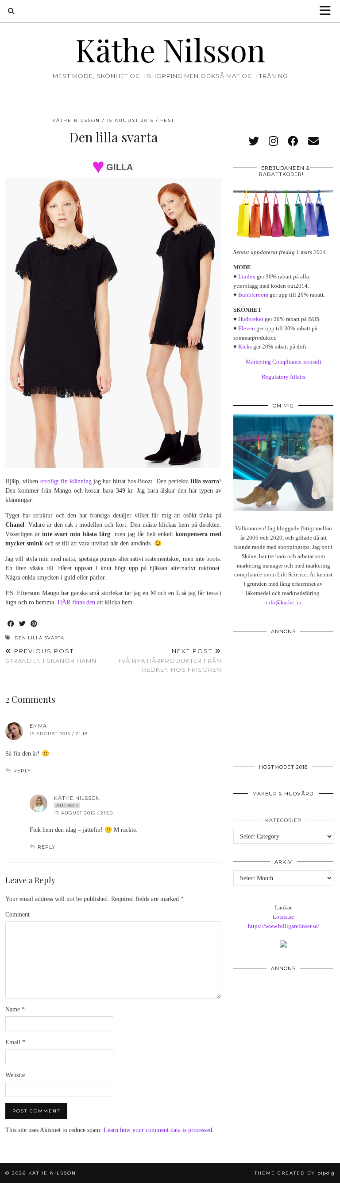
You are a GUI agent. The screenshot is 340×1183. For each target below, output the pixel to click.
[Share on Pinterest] (34, 624)
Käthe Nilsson (170, 49)
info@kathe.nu (283, 602)
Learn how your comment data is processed (158, 1130)
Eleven (246, 328)
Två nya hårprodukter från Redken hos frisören (169, 660)
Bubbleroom (253, 294)
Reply (22, 771)
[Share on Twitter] (22, 624)
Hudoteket (250, 319)
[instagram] (273, 141)
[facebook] (293, 141)
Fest (167, 120)
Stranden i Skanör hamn (51, 656)
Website (15, 1075)
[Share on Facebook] (11, 624)
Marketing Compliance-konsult (283, 361)
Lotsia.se (283, 916)
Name (15, 1009)
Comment (17, 914)
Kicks (245, 346)
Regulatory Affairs (283, 376)
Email (15, 1042)
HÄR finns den (76, 602)
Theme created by (295, 1173)
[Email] (313, 141)
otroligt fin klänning (66, 481)
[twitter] (253, 141)
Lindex (246, 276)
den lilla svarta (39, 638)
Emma (38, 726)
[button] (328, 11)
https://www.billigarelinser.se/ (283, 926)
